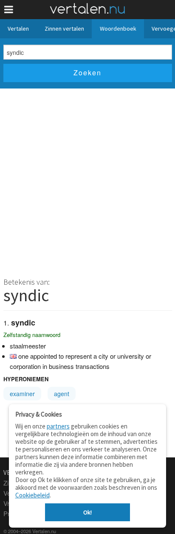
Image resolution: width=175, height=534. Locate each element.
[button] (8, 9)
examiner (22, 393)
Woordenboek (118, 28)
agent (61, 393)
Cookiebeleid (32, 495)
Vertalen (18, 28)
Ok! (87, 512)
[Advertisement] (87, 180)
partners (58, 426)
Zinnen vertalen (64, 28)
